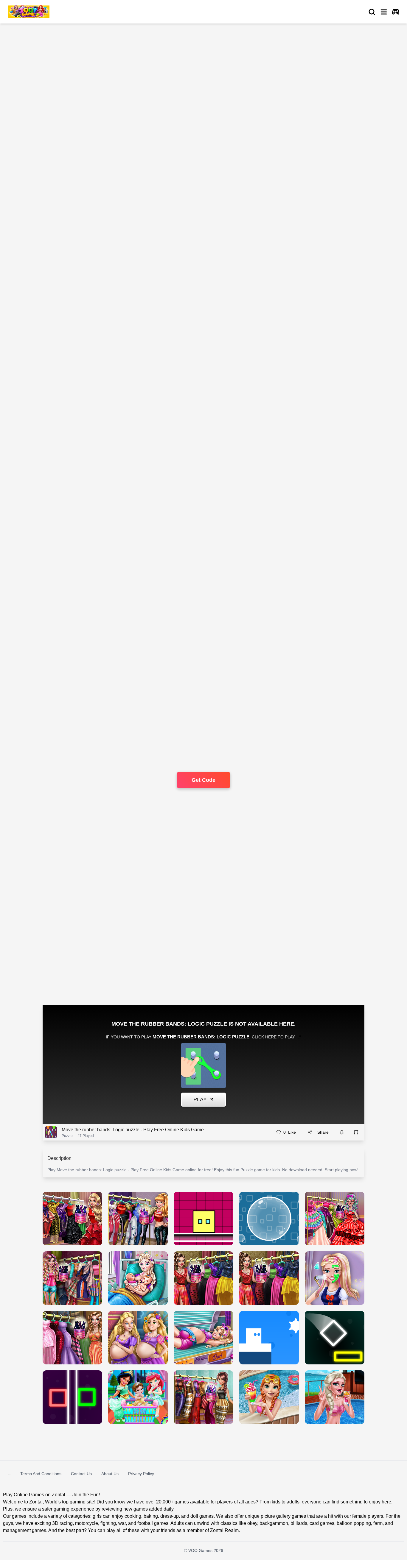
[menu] (383, 11)
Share (323, 1132)
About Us (110, 1473)
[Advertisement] (51, 79)
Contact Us (81, 1473)
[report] (342, 1132)
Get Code (203, 780)
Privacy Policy (141, 1473)
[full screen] (356, 1132)
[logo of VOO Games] (28, 11)
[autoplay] (395, 11)
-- (9, 1473)
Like (289, 1132)
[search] (371, 11)
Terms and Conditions (40, 1473)
